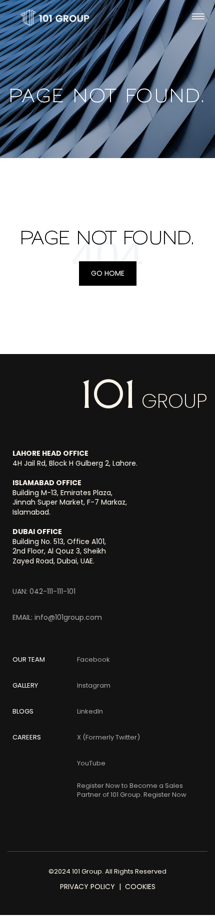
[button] (198, 17)
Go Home (107, 273)
